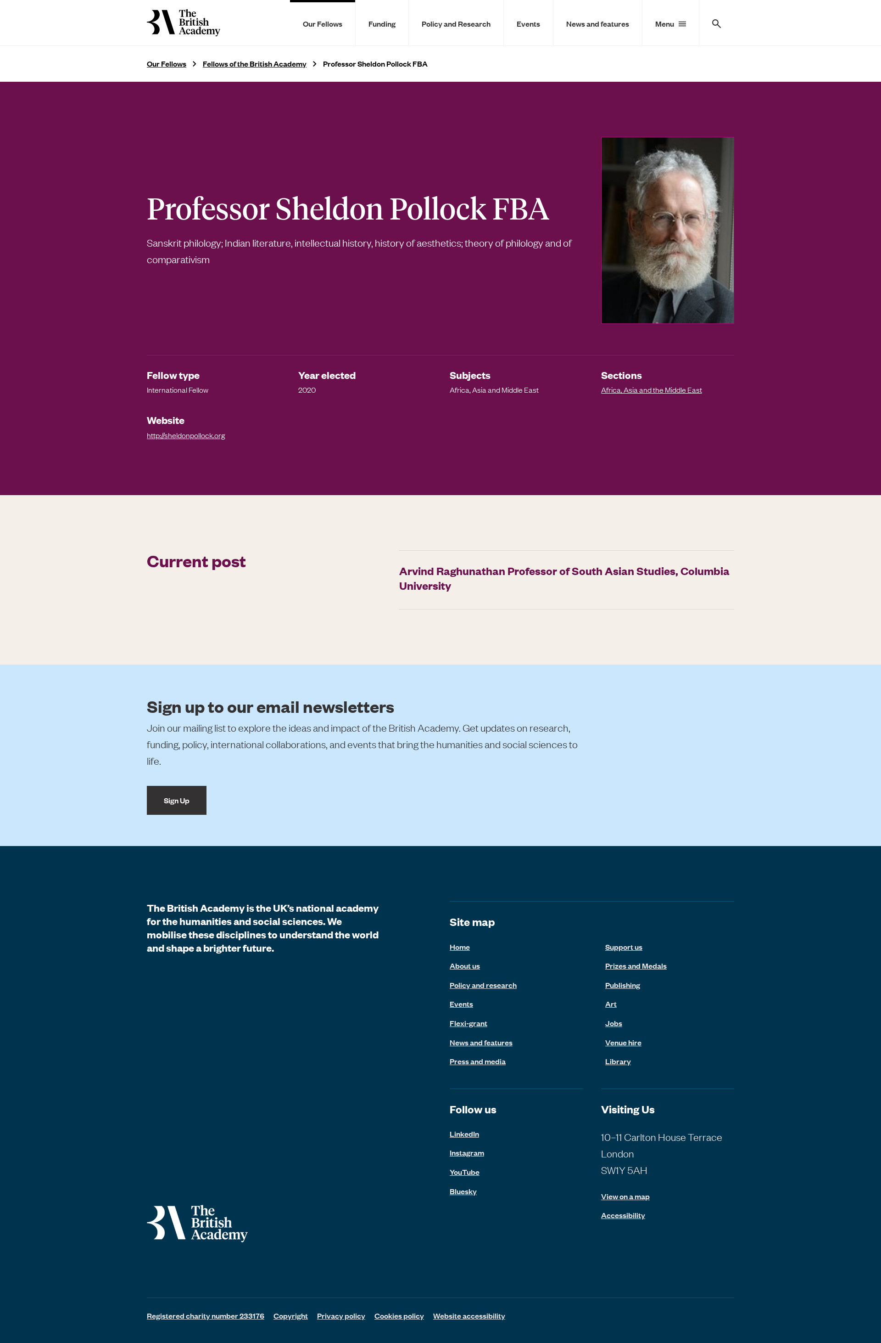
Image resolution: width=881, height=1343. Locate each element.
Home (460, 947)
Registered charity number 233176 (205, 1315)
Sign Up (177, 800)
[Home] (183, 22)
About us (465, 965)
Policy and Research (456, 23)
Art (611, 1004)
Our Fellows (322, 23)
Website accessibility (469, 1315)
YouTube (465, 1172)
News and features (597, 23)
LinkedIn (464, 1134)
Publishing (622, 985)
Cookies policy (399, 1315)
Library (618, 1061)
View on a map (625, 1196)
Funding (382, 23)
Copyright (290, 1315)
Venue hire (623, 1042)
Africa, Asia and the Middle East (651, 389)
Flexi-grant (468, 1023)
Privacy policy (341, 1315)
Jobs (613, 1023)
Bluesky (463, 1191)
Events (528, 23)
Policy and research (483, 985)
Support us (623, 947)
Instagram (467, 1152)
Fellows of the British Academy (255, 63)
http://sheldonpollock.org (186, 435)
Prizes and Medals (636, 965)
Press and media (478, 1061)
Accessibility (623, 1215)
